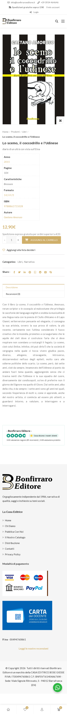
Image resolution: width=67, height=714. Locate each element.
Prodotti (15, 131)
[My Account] (42, 709)
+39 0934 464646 (50, 2)
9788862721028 (13, 206)
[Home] (8, 709)
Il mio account (53, 7)
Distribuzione (12, 543)
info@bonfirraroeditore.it (23, 2)
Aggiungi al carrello (44, 240)
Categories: (9, 261)
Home (5, 131)
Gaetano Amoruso (13, 217)
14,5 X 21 (9, 195)
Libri (24, 131)
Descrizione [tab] (12, 287)
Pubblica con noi (14, 531)
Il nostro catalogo (15, 537)
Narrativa (29, 261)
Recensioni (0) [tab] (13, 294)
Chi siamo (10, 526)
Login (36, 12)
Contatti (9, 548)
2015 (7, 161)
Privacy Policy (12, 554)
